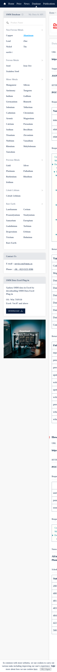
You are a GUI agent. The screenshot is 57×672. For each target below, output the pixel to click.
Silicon (26, 85)
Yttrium (10, 237)
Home (11, 3)
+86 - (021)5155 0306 (23, 269)
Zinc (25, 41)
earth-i (9, 52)
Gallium (27, 96)
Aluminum (28, 35)
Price (19, 3)
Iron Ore (27, 66)
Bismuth (27, 102)
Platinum (10, 171)
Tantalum (10, 152)
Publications (49, 3)
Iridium (9, 182)
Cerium (26, 209)
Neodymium (29, 215)
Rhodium (27, 177)
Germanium (11, 102)
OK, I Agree (45, 669)
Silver (26, 165)
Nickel (9, 47)
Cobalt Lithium (13, 196)
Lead (8, 41)
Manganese (11, 85)
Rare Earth (11, 243)
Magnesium (28, 118)
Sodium (9, 130)
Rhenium (10, 146)
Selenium (10, 107)
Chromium (28, 113)
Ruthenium (11, 177)
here (35, 669)
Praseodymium (13, 215)
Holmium (27, 237)
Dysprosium (11, 232)
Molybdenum (29, 146)
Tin (25, 47)
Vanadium (28, 141)
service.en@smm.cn (23, 264)
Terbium (27, 226)
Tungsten (27, 90)
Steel (8, 66)
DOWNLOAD (13, 311)
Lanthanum (11, 209)
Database (36, 3)
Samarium (11, 220)
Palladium (28, 171)
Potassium (28, 124)
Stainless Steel (12, 71)
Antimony (10, 90)
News (26, 3)
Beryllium (28, 130)
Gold (8, 165)
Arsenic (9, 118)
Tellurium (28, 107)
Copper (9, 35)
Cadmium (10, 113)
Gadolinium (11, 226)
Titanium (10, 135)
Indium (9, 96)
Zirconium (28, 135)
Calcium (10, 124)
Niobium (10, 141)
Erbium (27, 232)
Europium (28, 220)
